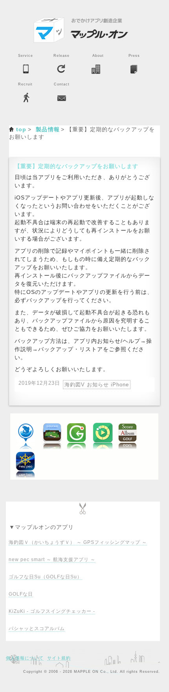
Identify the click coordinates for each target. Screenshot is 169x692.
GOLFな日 (21, 594)
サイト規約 (59, 658)
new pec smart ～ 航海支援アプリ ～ (52, 559)
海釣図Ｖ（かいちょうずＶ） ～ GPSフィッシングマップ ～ (78, 542)
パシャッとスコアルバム (37, 628)
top (21, 129)
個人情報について (25, 658)
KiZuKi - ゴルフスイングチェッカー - (52, 611)
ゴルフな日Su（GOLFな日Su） (45, 577)
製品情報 (48, 129)
